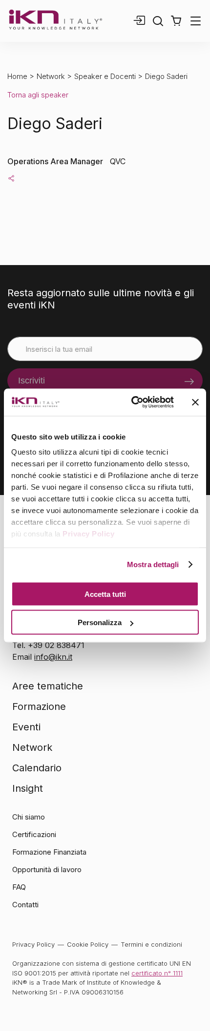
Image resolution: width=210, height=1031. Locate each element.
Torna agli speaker (37, 94)
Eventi (26, 727)
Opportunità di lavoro (47, 869)
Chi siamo (28, 816)
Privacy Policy (88, 534)
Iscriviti (31, 380)
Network (51, 76)
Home (17, 76)
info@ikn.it (53, 657)
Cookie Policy (87, 944)
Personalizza (100, 622)
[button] (176, 21)
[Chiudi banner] (195, 402)
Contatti (25, 904)
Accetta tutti (105, 594)
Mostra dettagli (153, 564)
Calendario (37, 768)
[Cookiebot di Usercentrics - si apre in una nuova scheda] (132, 402)
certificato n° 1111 (157, 973)
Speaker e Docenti (105, 76)
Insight (27, 788)
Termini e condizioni (151, 944)
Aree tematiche (47, 686)
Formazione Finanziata (49, 852)
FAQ (19, 887)
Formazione (39, 706)
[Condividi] (11, 177)
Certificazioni (34, 834)
